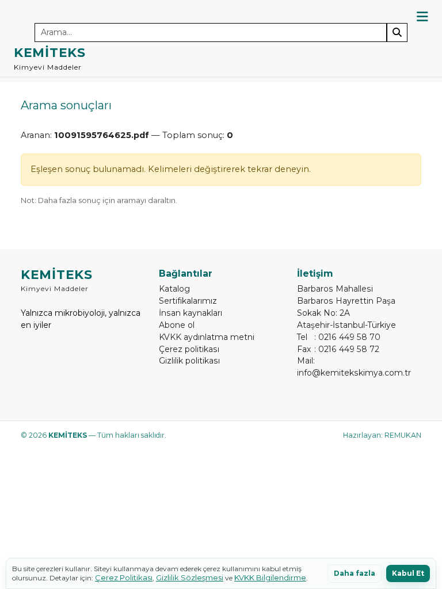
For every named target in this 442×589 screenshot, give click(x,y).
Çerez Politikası (124, 577)
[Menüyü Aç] (422, 17)
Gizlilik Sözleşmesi (189, 577)
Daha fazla (354, 573)
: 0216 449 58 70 (338, 337)
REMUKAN (402, 435)
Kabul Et (408, 573)
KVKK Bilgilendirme (270, 577)
